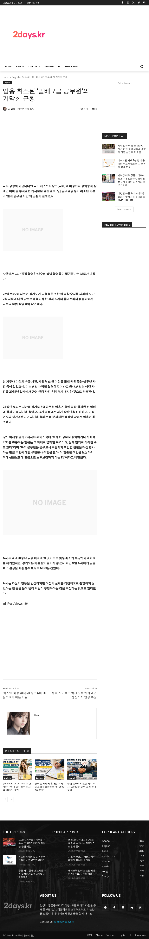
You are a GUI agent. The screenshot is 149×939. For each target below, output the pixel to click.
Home (6, 77)
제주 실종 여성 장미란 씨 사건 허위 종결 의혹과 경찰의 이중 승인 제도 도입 (132, 149)
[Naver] (131, 907)
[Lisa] (5, 109)
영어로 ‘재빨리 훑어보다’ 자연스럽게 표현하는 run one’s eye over (49, 787)
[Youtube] (144, 3)
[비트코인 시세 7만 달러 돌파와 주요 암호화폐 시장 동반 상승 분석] (108, 163)
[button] (141, 66)
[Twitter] (133, 3)
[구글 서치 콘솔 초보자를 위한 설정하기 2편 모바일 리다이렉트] (9, 873)
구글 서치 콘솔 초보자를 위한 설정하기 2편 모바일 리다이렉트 (32, 873)
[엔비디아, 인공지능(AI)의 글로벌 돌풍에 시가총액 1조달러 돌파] (59, 843)
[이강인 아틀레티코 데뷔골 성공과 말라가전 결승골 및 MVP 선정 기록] (108, 196)
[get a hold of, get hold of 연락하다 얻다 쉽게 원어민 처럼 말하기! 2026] (17, 769)
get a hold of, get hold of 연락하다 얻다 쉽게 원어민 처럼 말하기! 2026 (17, 787)
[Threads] (140, 907)
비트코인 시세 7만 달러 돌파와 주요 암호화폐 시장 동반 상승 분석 (132, 163)
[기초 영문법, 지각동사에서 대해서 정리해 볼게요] (59, 860)
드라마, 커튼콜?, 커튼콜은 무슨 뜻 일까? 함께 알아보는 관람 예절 (31, 843)
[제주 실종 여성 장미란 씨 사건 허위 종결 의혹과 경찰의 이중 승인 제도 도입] (108, 148)
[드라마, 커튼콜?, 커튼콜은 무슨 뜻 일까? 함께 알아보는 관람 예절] (9, 843)
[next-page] (11, 799)
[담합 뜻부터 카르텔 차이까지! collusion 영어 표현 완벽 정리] (82, 769)
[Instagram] (128, 3)
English (16, 77)
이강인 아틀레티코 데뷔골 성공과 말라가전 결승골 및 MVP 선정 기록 (131, 196)
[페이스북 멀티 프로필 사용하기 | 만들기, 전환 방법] (59, 873)
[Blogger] (105, 907)
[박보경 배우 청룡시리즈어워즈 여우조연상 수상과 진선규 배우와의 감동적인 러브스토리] (108, 178)
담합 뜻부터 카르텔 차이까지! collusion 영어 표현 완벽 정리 (81, 787)
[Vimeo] (138, 3)
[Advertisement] (102, 34)
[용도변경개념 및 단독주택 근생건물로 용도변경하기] (9, 860)
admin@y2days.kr (64, 921)
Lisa (13, 108)
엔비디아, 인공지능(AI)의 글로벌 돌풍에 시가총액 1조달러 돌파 (81, 843)
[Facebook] (122, 3)
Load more (123, 209)
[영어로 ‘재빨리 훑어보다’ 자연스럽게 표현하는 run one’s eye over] (49, 769)
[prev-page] (5, 799)
